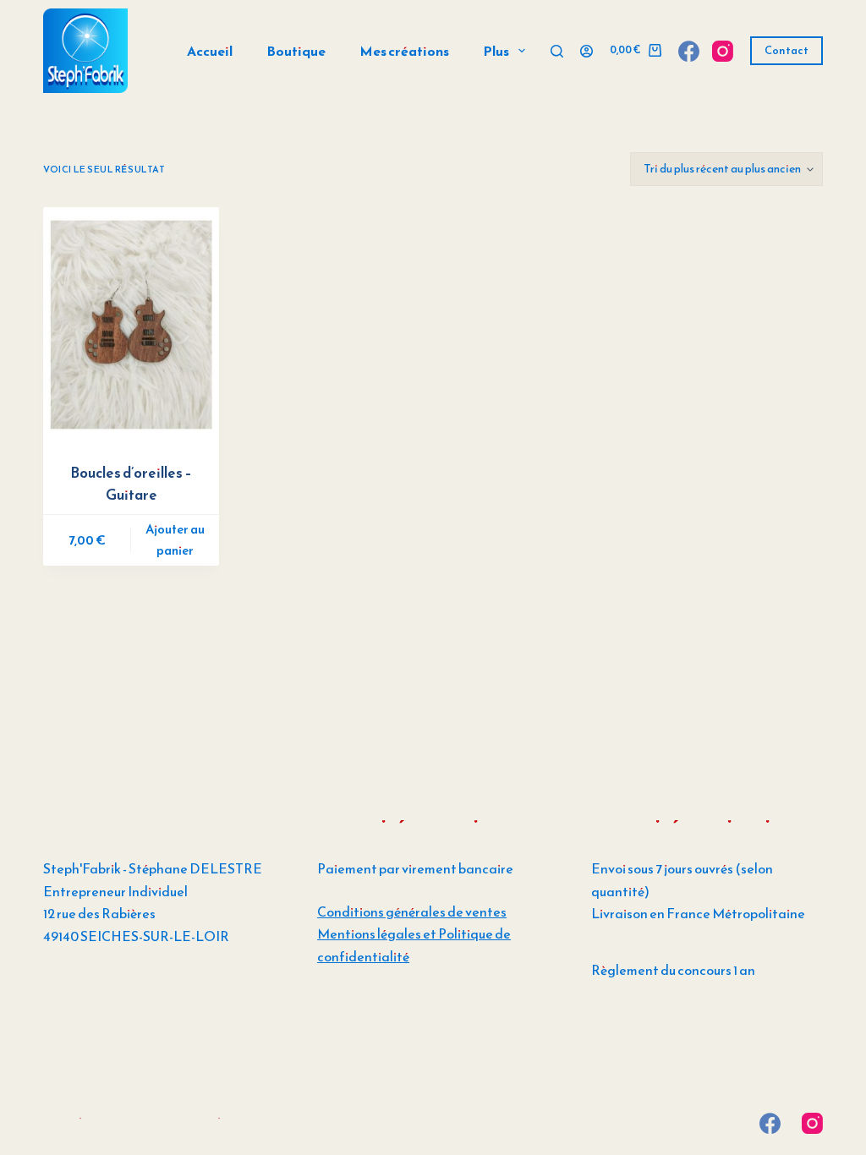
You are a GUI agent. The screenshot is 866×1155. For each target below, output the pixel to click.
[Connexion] (586, 51)
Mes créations (404, 51)
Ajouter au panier (175, 539)
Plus (496, 51)
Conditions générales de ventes (412, 911)
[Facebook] (688, 51)
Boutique (296, 51)
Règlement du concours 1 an (673, 970)
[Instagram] (722, 51)
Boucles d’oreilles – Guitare (131, 484)
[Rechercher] (557, 51)
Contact (786, 50)
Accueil (210, 51)
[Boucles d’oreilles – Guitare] (131, 324)
